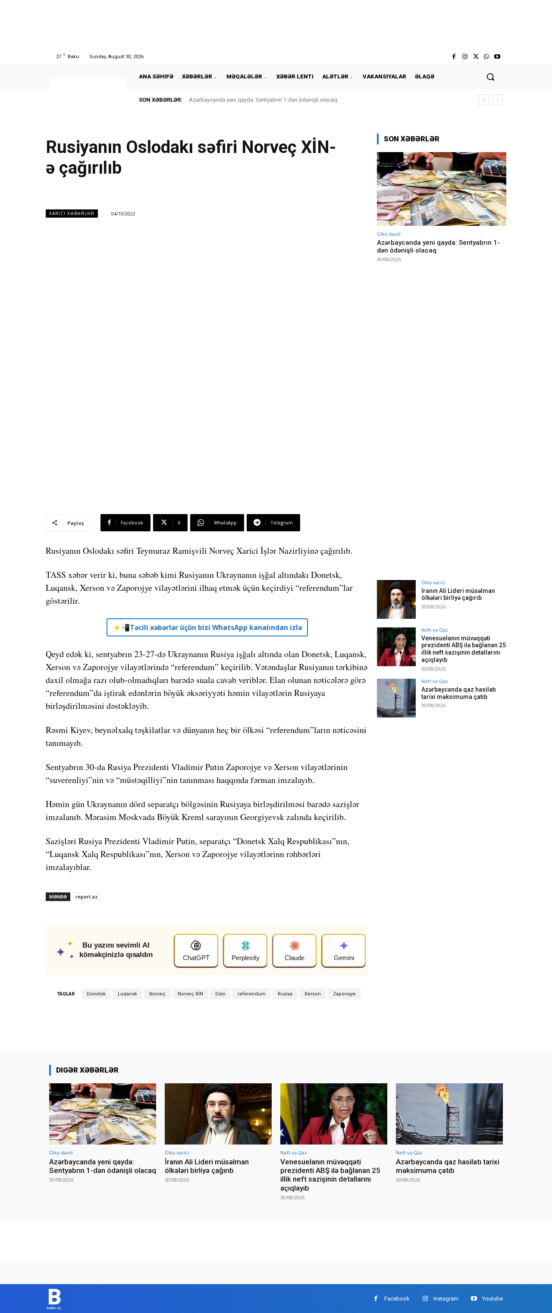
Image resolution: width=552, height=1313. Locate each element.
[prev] (483, 99)
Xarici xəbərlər (71, 213)
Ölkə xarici (433, 582)
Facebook (397, 1298)
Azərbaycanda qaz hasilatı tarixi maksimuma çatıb (458, 693)
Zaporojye (344, 994)
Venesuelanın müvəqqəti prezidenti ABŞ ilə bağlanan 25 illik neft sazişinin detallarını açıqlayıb (463, 649)
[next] (497, 99)
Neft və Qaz (434, 629)
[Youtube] (497, 56)
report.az (86, 896)
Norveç (157, 994)
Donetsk (96, 994)
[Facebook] (453, 56)
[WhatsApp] (486, 56)
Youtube (492, 1298)
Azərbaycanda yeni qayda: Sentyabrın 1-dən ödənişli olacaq (263, 100)
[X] (475, 56)
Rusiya (285, 994)
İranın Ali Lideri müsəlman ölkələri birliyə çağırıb (458, 594)
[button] (490, 76)
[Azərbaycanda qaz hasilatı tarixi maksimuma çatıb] (396, 698)
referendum (252, 994)
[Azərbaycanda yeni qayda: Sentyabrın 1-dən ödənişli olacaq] (441, 189)
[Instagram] (464, 56)
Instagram (445, 1298)
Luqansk (127, 994)
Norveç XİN (190, 994)
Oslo (220, 994)
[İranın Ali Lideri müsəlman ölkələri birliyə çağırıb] (396, 599)
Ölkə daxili (389, 233)
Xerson (312, 994)
